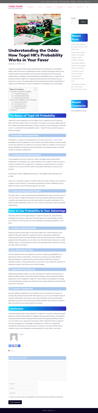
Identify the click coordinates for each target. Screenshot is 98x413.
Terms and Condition (64, 1)
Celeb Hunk (15, 6)
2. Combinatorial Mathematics (21, 96)
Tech (40, 7)
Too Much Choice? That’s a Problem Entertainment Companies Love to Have (77, 76)
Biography (31, 7)
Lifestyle (79, 7)
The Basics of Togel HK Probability (20, 91)
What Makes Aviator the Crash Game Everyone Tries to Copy (79, 86)
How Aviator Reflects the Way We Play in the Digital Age (79, 46)
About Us (48, 1)
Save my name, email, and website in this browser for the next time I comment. (36, 397)
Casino (12, 350)
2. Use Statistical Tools (19, 104)
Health (70, 7)
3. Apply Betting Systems (20, 106)
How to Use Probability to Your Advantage (23, 100)
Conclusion (13, 110)
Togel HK (56, 140)
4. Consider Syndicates (19, 108)
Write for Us (87, 1)
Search (73, 18)
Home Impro (59, 7)
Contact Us (80, 1)
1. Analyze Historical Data (20, 102)
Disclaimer (73, 1)
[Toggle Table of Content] (34, 89)
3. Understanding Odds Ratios (21, 98)
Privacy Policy (55, 1)
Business (49, 7)
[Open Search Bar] (87, 7)
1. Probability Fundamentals (20, 94)
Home (42, 1)
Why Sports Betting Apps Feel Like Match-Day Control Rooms (78, 65)
